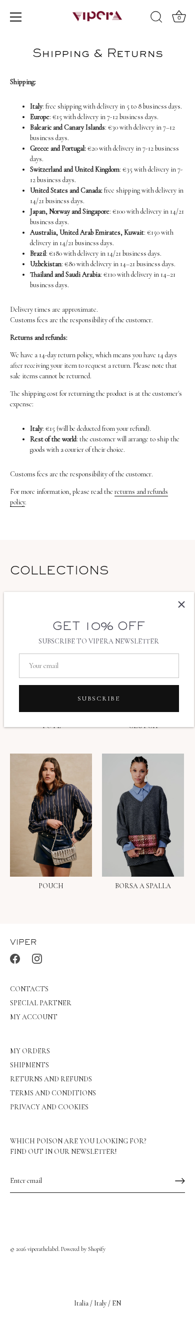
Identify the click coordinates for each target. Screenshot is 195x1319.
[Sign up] (180, 1181)
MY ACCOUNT (34, 1017)
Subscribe (99, 699)
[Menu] (16, 17)
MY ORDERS (30, 1051)
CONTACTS (29, 989)
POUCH (51, 886)
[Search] (157, 19)
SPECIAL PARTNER (41, 1003)
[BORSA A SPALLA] (143, 815)
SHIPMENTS (29, 1065)
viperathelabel (43, 1248)
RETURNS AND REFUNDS (51, 1079)
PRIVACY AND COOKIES (49, 1107)
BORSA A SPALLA (143, 886)
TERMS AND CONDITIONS (53, 1093)
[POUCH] (51, 815)
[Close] (181, 604)
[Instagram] (37, 958)
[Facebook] (15, 958)
